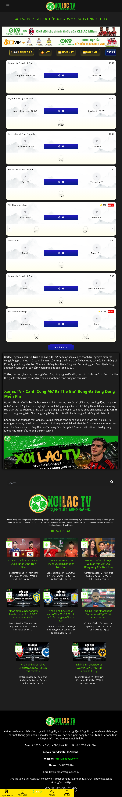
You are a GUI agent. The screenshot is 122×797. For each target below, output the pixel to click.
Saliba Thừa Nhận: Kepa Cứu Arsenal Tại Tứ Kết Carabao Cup (98, 614)
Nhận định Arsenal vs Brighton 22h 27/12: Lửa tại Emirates (33, 668)
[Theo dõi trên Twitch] (74, 789)
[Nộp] (112, 482)
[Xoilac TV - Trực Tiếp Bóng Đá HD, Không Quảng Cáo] (61, 6)
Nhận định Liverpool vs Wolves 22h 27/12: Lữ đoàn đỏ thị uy (89, 668)
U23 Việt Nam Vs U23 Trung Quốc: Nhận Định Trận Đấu (61, 564)
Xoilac (9, 519)
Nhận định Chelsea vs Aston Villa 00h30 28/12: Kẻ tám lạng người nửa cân (61, 615)
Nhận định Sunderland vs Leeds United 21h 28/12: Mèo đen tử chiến (23, 614)
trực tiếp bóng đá (46, 731)
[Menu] (8, 4)
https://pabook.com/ (66, 758)
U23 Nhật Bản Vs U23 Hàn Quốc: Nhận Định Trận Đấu (23, 564)
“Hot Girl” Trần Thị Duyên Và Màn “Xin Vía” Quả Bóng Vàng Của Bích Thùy (98, 564)
